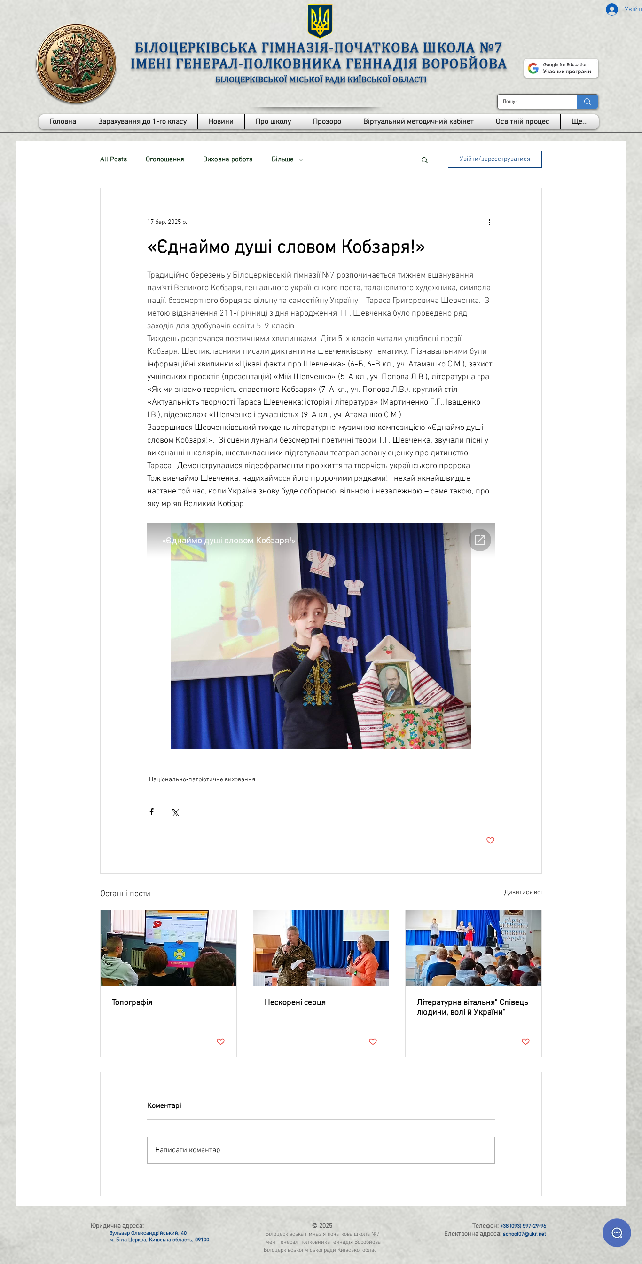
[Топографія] (168, 948)
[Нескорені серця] (321, 948)
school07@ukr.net (524, 1234)
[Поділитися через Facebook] (151, 811)
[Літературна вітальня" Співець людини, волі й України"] (473, 948)
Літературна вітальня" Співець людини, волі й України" (472, 1008)
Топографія (132, 1003)
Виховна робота (228, 159)
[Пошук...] (587, 102)
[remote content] (321, 637)
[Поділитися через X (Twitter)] (174, 811)
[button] (273, 121)
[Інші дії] (489, 222)
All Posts (113, 159)
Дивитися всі (523, 893)
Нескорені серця (295, 1003)
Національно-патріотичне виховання (202, 780)
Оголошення (165, 159)
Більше (283, 159)
